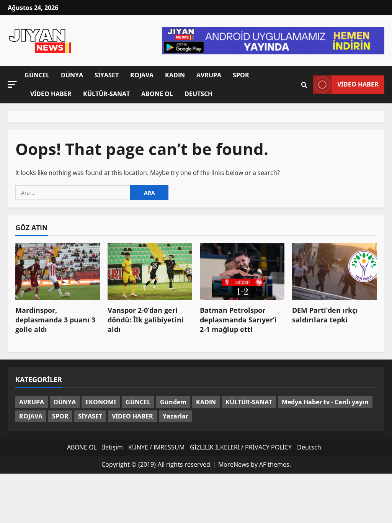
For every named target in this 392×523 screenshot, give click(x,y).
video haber (358, 84)
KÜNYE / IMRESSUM (156, 447)
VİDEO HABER (51, 94)
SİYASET (107, 75)
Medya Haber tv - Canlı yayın (325, 402)
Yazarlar (175, 416)
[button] (12, 84)
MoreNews (233, 464)
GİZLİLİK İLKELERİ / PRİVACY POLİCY (241, 447)
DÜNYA (72, 75)
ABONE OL (157, 94)
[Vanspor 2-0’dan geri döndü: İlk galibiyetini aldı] (150, 271)
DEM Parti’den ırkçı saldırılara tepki (325, 315)
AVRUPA (208, 75)
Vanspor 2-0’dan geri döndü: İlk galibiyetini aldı (146, 320)
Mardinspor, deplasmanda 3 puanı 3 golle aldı (55, 320)
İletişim (112, 447)
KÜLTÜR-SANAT (106, 94)
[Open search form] (304, 84)
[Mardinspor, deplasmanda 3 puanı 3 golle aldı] (57, 271)
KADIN (175, 75)
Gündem (173, 402)
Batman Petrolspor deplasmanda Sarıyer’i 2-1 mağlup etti (238, 320)
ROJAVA (142, 75)
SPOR (241, 75)
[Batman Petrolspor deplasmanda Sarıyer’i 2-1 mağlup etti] (242, 271)
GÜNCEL (36, 75)
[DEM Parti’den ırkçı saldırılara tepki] (334, 271)
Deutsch (198, 94)
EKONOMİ (100, 402)
